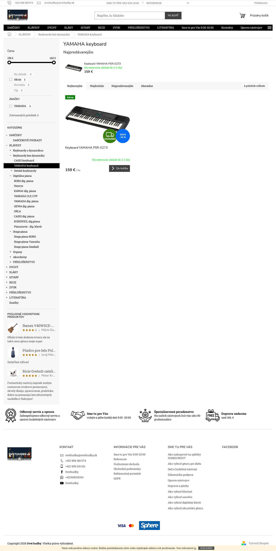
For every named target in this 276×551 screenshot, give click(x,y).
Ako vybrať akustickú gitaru (185, 508)
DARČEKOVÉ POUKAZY (27, 140)
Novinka (21, 85)
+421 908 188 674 (75, 460)
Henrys (18, 186)
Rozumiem (206, 548)
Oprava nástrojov (178, 480)
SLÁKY (13, 272)
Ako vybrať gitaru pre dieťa (184, 463)
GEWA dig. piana (24, 206)
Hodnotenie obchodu (126, 464)
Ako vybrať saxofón (180, 497)
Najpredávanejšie (122, 86)
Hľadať (173, 15)
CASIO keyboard (24, 160)
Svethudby (72, 472)
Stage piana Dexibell (26, 247)
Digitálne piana (22, 176)
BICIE (12, 282)
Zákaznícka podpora (180, 474)
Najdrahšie (97, 86)
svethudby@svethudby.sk (81, 455)
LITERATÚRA (17, 297)
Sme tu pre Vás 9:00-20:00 (122, 3)
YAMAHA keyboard (26, 165)
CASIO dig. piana (24, 216)
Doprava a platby (178, 486)
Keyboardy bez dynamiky (29, 155)
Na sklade (22, 74)
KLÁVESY (15, 145)
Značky (14, 302)
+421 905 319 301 (75, 466)
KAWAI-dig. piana (25, 191)
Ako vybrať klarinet (180, 491)
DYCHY (13, 267)
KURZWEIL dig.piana (27, 221)
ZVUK (13, 287)
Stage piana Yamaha (27, 241)
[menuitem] (14, 28)
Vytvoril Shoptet (259, 543)
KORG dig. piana (23, 181)
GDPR (117, 478)
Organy (17, 252)
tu (195, 547)
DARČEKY (15, 135)
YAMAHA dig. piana (26, 201)
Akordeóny (20, 257)
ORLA (17, 211)
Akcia (20, 79)
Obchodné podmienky (127, 469)
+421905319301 (74, 477)
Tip (18, 90)
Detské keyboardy (25, 170)
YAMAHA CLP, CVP (26, 196)
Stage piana (20, 231)
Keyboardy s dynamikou (28, 150)
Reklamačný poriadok (127, 473)
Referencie (154, 3)
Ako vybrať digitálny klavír (184, 502)
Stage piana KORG (25, 236)
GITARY (14, 277)
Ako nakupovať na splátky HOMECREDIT (184, 456)
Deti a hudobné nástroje (182, 469)
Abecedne (147, 86)
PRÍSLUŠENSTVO (24, 262)
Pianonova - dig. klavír (28, 226)
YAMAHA (22, 106)
